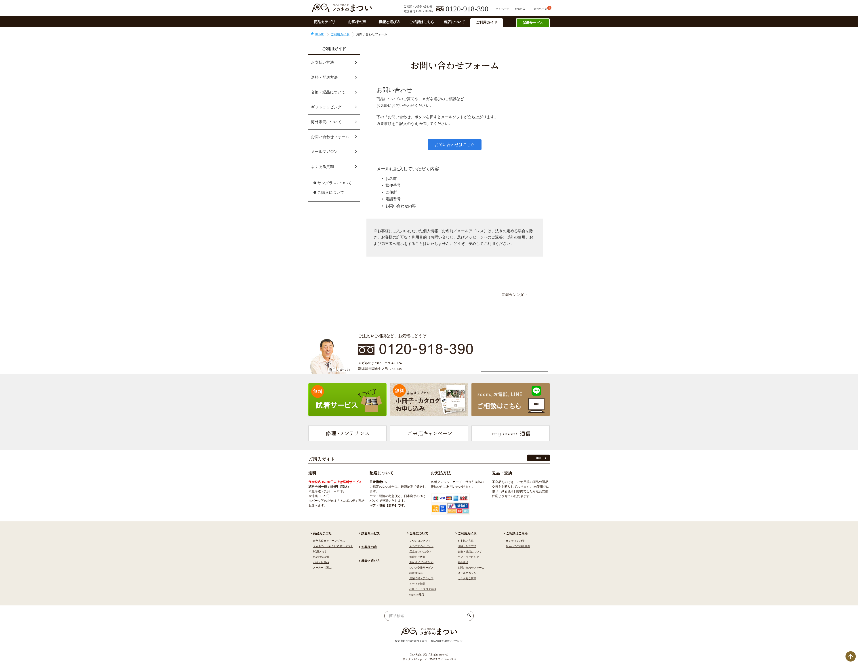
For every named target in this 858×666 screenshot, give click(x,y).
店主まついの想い (420, 551)
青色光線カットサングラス (329, 540)
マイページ (502, 9)
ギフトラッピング (326, 107)
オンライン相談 (515, 540)
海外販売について (326, 122)
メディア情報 (417, 583)
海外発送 (463, 562)
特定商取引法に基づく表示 (411, 641)
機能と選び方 (389, 22)
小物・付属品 (321, 562)
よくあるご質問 (467, 578)
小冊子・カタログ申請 (422, 589)
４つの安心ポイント (421, 546)
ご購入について (331, 192)
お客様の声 (357, 22)
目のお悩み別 (321, 557)
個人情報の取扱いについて (447, 641)
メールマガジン (324, 152)
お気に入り (521, 9)
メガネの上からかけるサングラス (333, 546)
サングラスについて (335, 183)
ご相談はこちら (421, 22)
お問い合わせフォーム (330, 137)
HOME (319, 34)
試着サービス (533, 23)
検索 (469, 616)
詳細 (538, 457)
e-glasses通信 (416, 594)
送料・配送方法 (324, 77)
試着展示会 (416, 573)
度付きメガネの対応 (421, 562)
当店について (454, 22)
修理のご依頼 (417, 557)
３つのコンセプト (420, 540)
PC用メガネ (320, 551)
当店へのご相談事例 (518, 546)
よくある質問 (322, 166)
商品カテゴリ (324, 22)
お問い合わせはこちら (455, 144)
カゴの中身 (540, 9)
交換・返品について (328, 92)
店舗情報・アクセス (421, 578)
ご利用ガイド (486, 22)
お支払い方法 (322, 62)
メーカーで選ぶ (322, 567)
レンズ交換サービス (421, 567)
